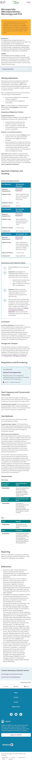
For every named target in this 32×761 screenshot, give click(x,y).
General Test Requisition (19, 189)
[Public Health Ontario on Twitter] (20, 714)
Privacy (13, 757)
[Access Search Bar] (4, 2)
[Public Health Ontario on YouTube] (16, 714)
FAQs (3, 759)
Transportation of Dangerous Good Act (14, 356)
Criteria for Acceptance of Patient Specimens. (18, 310)
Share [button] (16, 686)
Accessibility (5, 757)
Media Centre (16, 707)
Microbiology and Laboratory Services (12, 674)
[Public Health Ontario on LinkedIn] (11, 714)
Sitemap (10, 759)
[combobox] (16, 69)
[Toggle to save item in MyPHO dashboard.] (29, 368)
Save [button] (6, 686)
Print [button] (27, 686)
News (16, 692)
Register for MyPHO (16, 735)
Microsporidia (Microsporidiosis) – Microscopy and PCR (11, 11)
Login (28, 2)
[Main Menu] (1, 2)
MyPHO (8, 721)
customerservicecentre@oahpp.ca (11, 677)
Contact (16, 697)
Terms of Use (22, 757)
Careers (16, 702)
